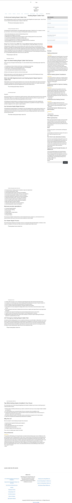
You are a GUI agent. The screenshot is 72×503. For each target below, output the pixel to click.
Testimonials (26, 13)
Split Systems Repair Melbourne (44, 485)
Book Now (48, 13)
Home (6, 13)
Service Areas (32, 13)
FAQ (22, 13)
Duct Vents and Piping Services (11, 485)
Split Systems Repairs (12, 498)
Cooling (10, 13)
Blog (37, 13)
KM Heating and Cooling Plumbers (35, 500)
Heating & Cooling (11, 489)
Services (18, 13)
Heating (14, 13)
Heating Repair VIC (11, 491)
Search (48, 160)
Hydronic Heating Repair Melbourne (44, 483)
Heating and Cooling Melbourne (44, 478)
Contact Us (41, 13)
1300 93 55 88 (36, 9)
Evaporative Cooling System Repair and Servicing (12, 482)
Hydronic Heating (12, 496)
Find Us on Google (36, 502)
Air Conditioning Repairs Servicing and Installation (12, 479)
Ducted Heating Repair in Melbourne (44, 480)
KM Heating (53, 123)
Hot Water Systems (11, 494)
